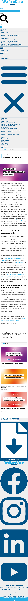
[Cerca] (1, 27)
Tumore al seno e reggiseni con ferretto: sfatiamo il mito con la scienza (12, 364)
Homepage (3, 29)
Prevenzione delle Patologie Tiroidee (10, 45)
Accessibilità (15, 597)
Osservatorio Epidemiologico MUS (17, 220)
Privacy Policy (4, 599)
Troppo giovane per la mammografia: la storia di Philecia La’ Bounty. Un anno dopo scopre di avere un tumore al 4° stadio (7, 335)
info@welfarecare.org (20, 589)
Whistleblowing (22, 597)
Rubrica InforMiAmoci (22, 160)
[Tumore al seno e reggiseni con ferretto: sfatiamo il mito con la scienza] (14, 354)
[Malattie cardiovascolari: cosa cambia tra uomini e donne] (14, 399)
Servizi (1, 30)
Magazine (2, 47)
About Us (2, 60)
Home (8, 149)
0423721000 (7, 589)
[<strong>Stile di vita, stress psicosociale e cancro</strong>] (14, 180)
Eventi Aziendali (5, 52)
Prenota (2, 53)
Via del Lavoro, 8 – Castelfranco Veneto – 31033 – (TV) (14, 587)
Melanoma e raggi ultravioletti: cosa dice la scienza (13, 386)
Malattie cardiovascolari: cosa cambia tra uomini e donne (13, 409)
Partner (2, 48)
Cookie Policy (11, 599)
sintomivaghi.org (20, 262)
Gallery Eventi (3, 55)
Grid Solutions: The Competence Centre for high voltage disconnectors (20, 334)
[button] (14, 89)
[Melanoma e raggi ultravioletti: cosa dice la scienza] (14, 376)
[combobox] (4, 24)
